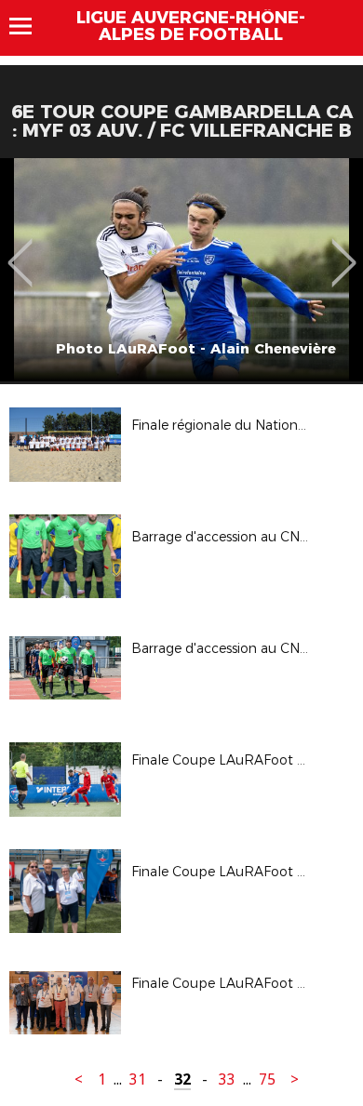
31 (137, 1079)
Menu (29, 26)
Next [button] (344, 249)
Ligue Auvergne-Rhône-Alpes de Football (190, 26)
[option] (181, 269)
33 (227, 1079)
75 (267, 1079)
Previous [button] (20, 249)
